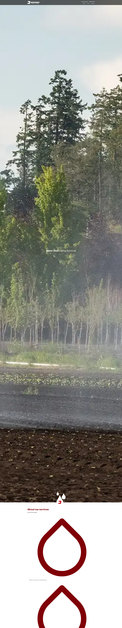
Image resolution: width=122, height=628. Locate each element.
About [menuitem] (84, 3)
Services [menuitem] (88, 3)
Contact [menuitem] (92, 3)
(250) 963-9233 (92, 1)
